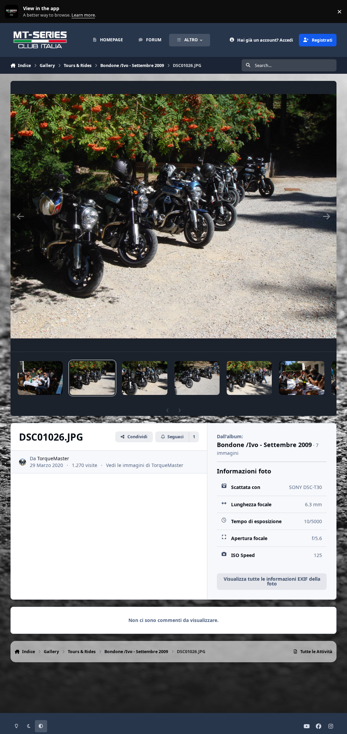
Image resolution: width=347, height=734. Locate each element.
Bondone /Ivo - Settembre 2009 (264, 445)
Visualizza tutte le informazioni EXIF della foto (272, 581)
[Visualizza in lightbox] (174, 216)
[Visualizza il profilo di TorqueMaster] (22, 462)
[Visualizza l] (40, 378)
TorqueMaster (53, 458)
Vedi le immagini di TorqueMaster (144, 465)
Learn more (13, 11)
